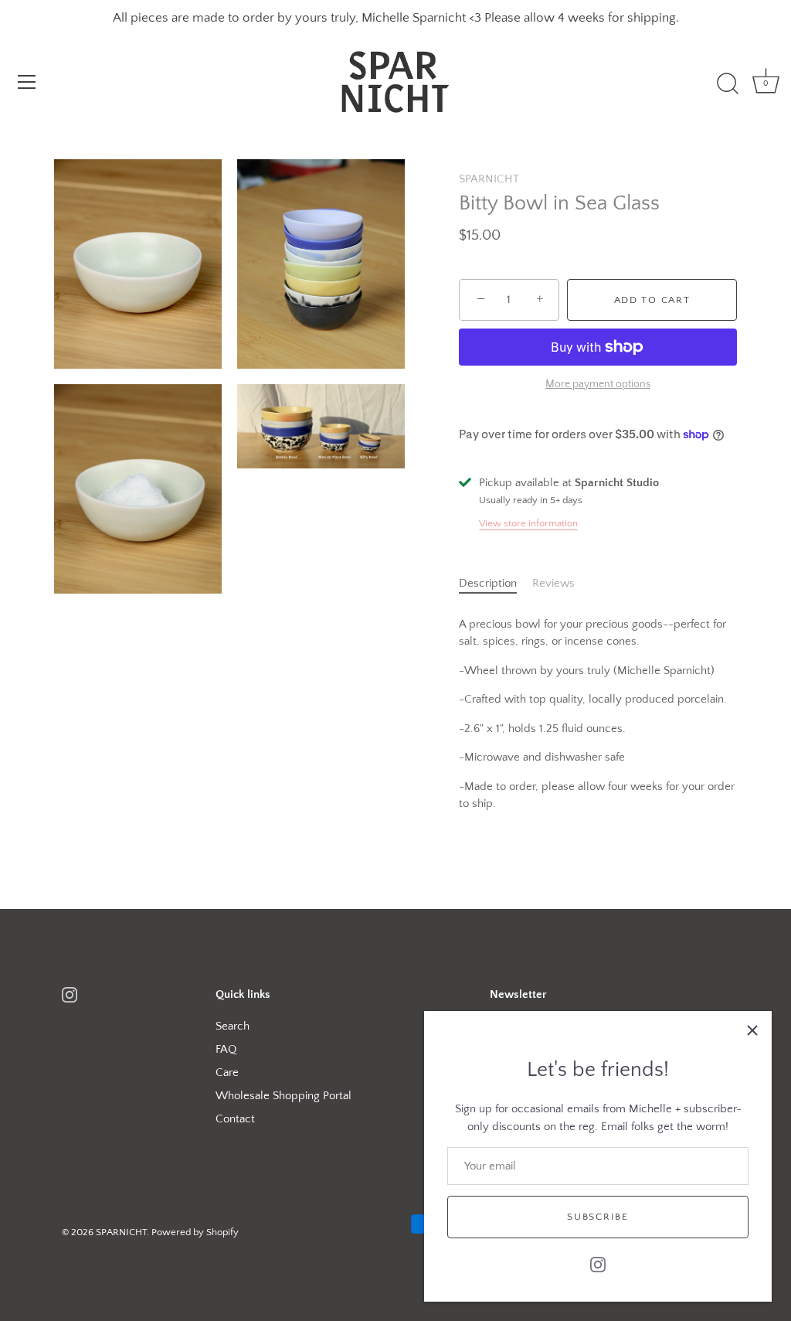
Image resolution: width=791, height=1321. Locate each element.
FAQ (226, 1049)
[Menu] (27, 82)
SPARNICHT (489, 179)
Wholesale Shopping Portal (283, 1095)
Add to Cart (652, 300)
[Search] (728, 84)
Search (233, 1026)
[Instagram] (598, 1263)
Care (227, 1072)
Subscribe (597, 1216)
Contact (235, 1118)
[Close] (752, 1030)
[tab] (495, 584)
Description (488, 583)
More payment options (597, 384)
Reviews (553, 583)
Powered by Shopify (195, 1232)
